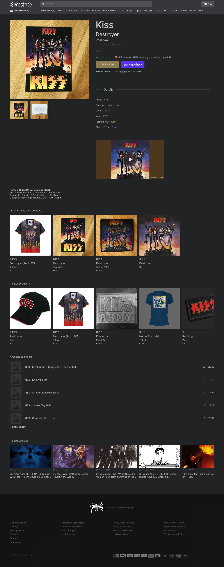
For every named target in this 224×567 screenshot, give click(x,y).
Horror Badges (68, 530)
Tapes (137, 10)
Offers (175, 10)
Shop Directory (22, 10)
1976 (105, 116)
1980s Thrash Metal (123, 530)
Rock (107, 110)
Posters (148, 10)
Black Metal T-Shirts (174, 522)
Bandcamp (15, 542)
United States (114, 105)
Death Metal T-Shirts (174, 526)
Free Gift (123, 71)
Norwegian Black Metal (72, 522)
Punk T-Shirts (171, 530)
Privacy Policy (17, 530)
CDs (121, 10)
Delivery (14, 534)
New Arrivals (48, 10)
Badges (96, 10)
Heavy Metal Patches (123, 522)
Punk (200, 10)
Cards (158, 10)
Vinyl (129, 10)
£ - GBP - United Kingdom (121, 507)
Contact (14, 526)
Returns (14, 538)
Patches (85, 10)
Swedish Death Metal (71, 526)
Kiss (106, 99)
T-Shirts (62, 10)
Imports (73, 10)
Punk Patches (68, 534)
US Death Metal (120, 534)
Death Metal (188, 10)
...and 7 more (18, 426)
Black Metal (110, 10)
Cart (210, 4)
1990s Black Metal (122, 526)
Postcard (110, 121)
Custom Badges (18, 522)
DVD (166, 10)
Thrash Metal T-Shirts (175, 534)
